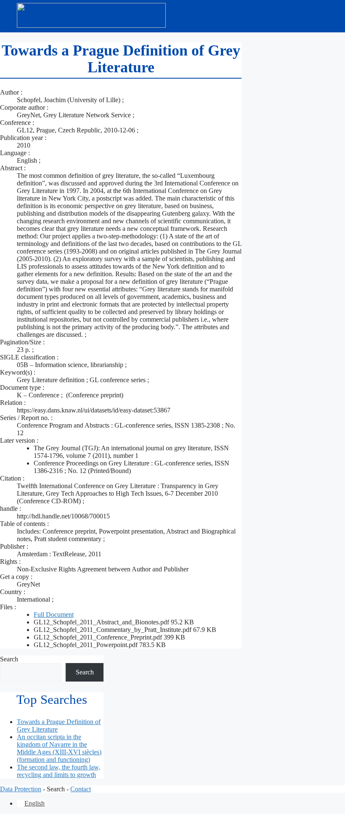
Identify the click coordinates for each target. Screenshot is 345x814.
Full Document (54, 614)
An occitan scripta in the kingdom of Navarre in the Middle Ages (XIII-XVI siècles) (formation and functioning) (59, 748)
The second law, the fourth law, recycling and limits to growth (58, 771)
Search (9, 659)
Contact (80, 789)
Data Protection (20, 789)
